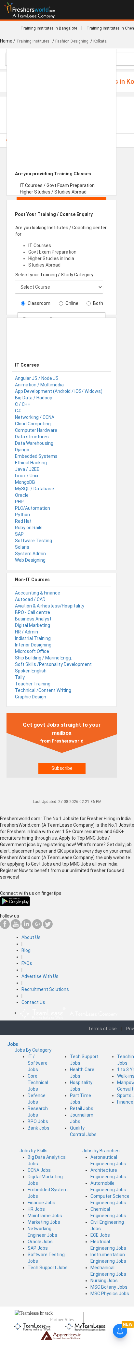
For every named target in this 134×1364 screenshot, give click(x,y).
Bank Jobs (38, 1128)
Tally (20, 677)
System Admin (30, 553)
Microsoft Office (32, 651)
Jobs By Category (33, 1050)
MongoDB (25, 482)
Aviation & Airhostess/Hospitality (49, 605)
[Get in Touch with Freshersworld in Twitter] (48, 927)
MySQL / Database (34, 488)
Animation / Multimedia (39, 384)
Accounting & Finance (37, 592)
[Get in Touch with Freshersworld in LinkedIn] (26, 927)
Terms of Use (102, 1028)
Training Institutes (33, 41)
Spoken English (31, 670)
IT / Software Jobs (37, 1063)
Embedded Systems (36, 456)
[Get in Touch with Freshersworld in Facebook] (5, 927)
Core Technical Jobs (38, 1082)
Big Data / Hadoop (33, 397)
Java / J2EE (27, 469)
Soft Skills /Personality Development (53, 664)
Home (6, 41)
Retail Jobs (81, 1108)
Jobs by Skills (33, 1150)
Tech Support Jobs (48, 1267)
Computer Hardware (36, 430)
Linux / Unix (26, 475)
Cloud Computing (33, 423)
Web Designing (30, 560)
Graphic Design (30, 696)
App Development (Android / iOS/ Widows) (58, 391)
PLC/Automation (32, 508)
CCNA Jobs (39, 1170)
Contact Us (33, 1002)
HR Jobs (36, 1209)
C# (18, 410)
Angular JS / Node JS (37, 378)
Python (22, 514)
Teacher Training (32, 683)
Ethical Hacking (31, 462)
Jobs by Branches (101, 1150)
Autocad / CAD (30, 599)
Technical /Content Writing (43, 690)
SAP (19, 534)
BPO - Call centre (32, 612)
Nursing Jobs (104, 1280)
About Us (31, 937)
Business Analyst (33, 618)
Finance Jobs (41, 1202)
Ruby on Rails (29, 527)
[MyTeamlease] (85, 1325)
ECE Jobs (100, 1235)
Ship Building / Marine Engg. (43, 657)
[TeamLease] (32, 1325)
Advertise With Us (40, 976)
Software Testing (33, 540)
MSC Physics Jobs (109, 1293)
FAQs (26, 963)
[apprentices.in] (61, 1335)
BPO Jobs (38, 1121)
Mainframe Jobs (45, 1215)
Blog (26, 950)
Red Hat (23, 521)
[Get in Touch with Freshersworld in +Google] (37, 927)
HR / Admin (26, 631)
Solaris (22, 547)
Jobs (12, 1044)
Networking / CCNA (34, 417)
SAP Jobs (38, 1248)
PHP (19, 501)
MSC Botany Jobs (108, 1287)
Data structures (32, 436)
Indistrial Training (33, 638)
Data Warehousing (34, 443)
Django (22, 449)
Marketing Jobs (44, 1222)
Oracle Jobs (40, 1241)
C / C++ (23, 404)
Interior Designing (33, 644)
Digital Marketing (32, 625)
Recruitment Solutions (45, 989)
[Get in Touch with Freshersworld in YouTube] (15, 927)
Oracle (22, 495)
